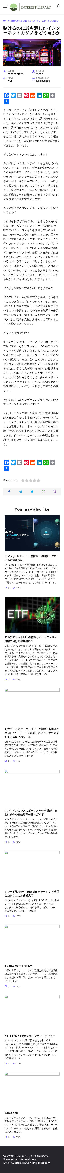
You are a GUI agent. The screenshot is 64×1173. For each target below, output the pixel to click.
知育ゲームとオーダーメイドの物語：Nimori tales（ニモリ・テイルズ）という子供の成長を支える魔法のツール (32, 732)
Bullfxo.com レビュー (19, 965)
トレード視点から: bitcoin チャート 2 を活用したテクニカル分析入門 (32, 893)
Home (6, 21)
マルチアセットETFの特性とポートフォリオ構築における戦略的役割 (31, 639)
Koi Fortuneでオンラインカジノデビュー (30, 1035)
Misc (10, 59)
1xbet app (11, 1112)
